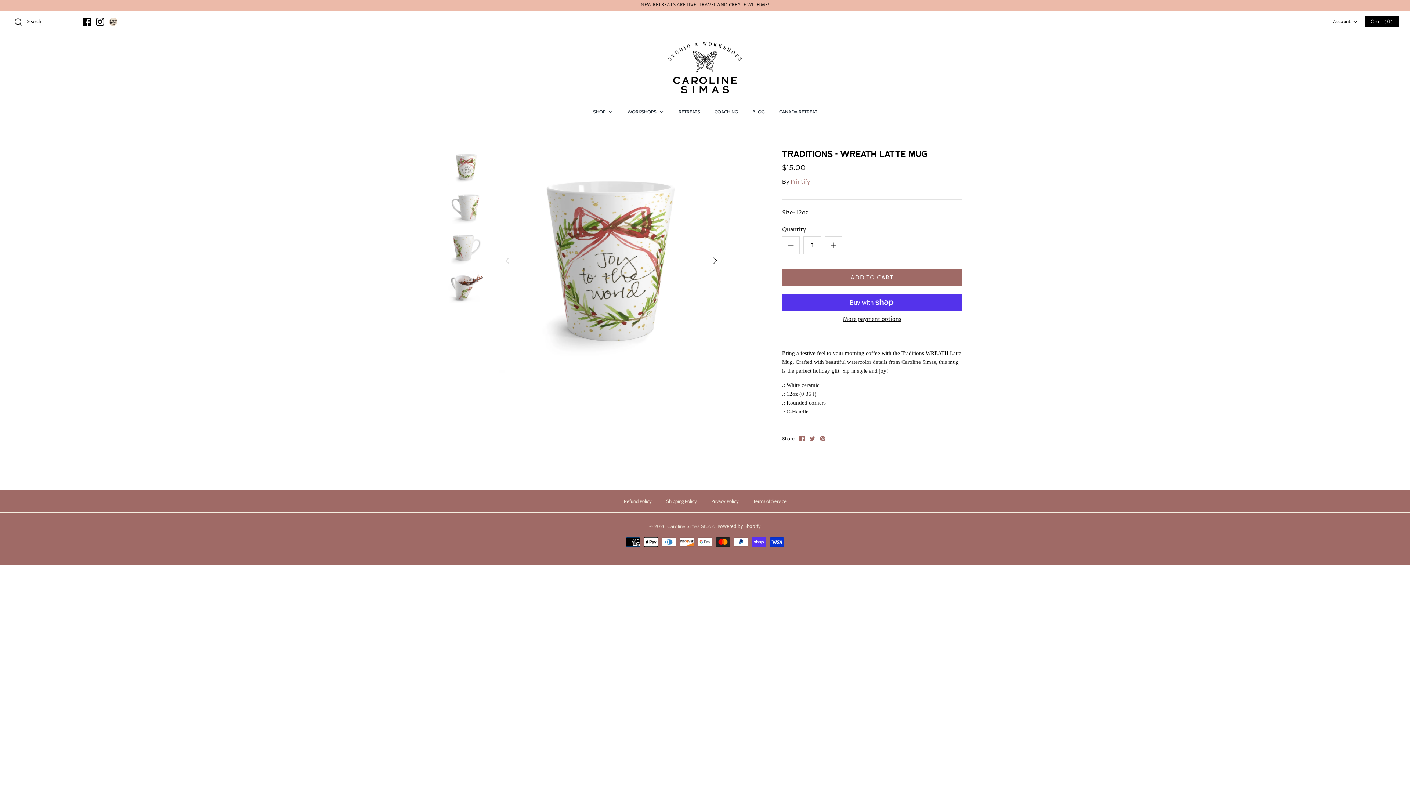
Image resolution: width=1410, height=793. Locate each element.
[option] (611, 261)
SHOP (600, 112)
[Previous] (507, 261)
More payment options (872, 319)
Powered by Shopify (739, 527)
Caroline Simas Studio (691, 526)
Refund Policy (638, 501)
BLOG (758, 112)
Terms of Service (770, 501)
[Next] (715, 261)
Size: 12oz (795, 213)
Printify (800, 182)
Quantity (794, 229)
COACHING (726, 112)
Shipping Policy (681, 501)
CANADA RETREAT (798, 112)
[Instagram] (100, 22)
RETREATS (689, 112)
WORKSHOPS (643, 112)
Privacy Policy (725, 501)
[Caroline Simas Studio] (705, 67)
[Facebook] (87, 22)
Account (1342, 22)
